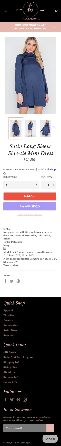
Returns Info (11, 377)
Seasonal (8, 335)
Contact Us (10, 382)
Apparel (8, 310)
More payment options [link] (29, 214)
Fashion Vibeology (20, 442)
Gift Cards (9, 352)
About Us (9, 372)
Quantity (46, 177)
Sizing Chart (10, 367)
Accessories (10, 325)
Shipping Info (11, 362)
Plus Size (8, 315)
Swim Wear (10, 330)
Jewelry (8, 320)
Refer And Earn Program (18, 357)
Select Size (10, 177)
